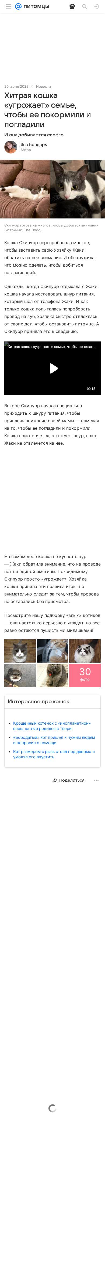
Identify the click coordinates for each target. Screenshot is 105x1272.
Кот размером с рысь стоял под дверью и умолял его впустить (54, 754)
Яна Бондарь (33, 144)
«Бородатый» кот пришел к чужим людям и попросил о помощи (54, 740)
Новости (43, 86)
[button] (52, 190)
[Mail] (18, 6)
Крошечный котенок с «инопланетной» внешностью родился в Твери (52, 726)
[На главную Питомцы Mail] (35, 6)
